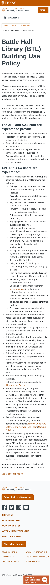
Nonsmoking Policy (15, 385)
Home (6, 26)
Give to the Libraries (13, 544)
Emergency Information (35, 552)
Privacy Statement (11, 537)
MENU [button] (43, 10)
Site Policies (6, 557)
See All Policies (25, 26)
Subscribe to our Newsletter (17, 497)
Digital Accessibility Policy (36, 557)
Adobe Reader (32, 561)
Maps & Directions (11, 520)
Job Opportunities (11, 526)
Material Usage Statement (15, 531)
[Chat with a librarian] (36, 579)
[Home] (17, 10)
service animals (17, 289)
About (14, 26)
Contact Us (7, 515)
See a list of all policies (12, 474)
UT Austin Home (8, 552)
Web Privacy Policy (9, 561)
